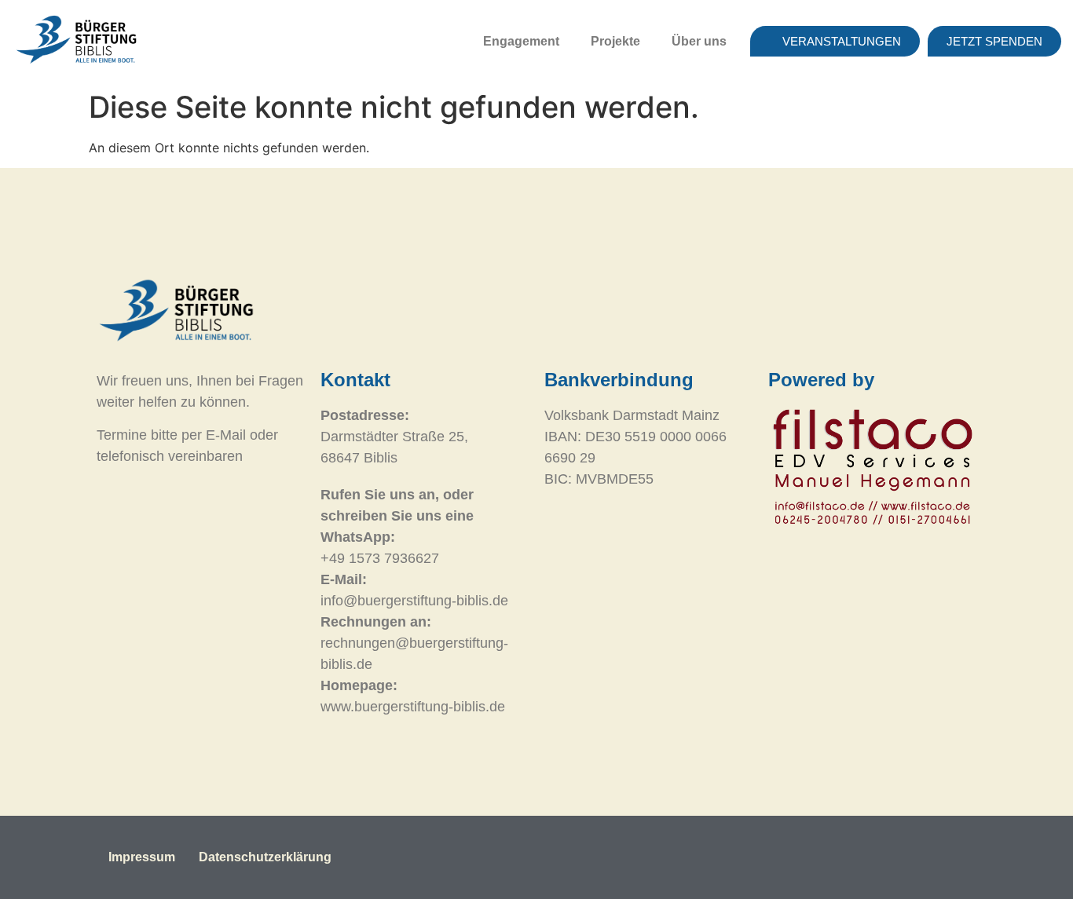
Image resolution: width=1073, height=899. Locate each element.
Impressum (141, 857)
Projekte (615, 41)
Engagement (521, 41)
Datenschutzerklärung (265, 857)
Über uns (699, 41)
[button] (525, 42)
